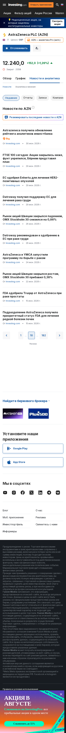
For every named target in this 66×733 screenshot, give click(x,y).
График (21, 78)
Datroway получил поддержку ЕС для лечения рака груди (29, 198)
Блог (5, 510)
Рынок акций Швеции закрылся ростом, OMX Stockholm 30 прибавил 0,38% (31, 275)
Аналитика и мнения (25, 86)
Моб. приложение (13, 517)
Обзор (7, 78)
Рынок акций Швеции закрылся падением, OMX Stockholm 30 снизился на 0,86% (33, 217)
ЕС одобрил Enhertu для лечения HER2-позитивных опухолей (30, 179)
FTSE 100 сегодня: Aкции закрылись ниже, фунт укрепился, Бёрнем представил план (33, 158)
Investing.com (13, 143)
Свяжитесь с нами (46, 524)
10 (31, 335)
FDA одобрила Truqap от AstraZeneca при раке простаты (32, 294)
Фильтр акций (22, 13)
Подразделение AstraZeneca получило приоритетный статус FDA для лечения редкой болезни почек (31, 316)
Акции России (43, 13)
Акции (7, 13)
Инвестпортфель (13, 524)
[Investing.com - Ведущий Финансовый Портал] (17, 4)
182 (44, 335)
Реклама (41, 517)
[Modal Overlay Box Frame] (32, 711)
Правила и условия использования (20, 689)
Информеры (10, 531)
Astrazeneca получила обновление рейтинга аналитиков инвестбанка (27, 132)
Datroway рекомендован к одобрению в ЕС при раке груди (31, 237)
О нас (39, 510)
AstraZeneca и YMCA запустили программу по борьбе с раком (25, 256)
